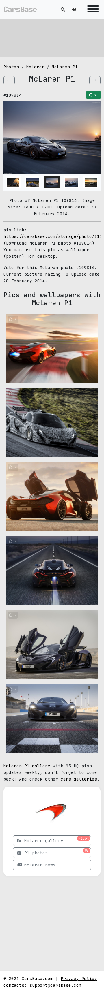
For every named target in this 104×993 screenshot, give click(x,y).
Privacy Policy (79, 978)
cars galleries (79, 779)
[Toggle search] (63, 9)
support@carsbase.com (55, 985)
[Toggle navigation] (92, 9)
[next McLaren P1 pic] (95, 80)
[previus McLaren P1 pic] (9, 80)
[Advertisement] (52, 37)
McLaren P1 (65, 66)
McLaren (35, 66)
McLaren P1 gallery (28, 765)
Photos (11, 66)
